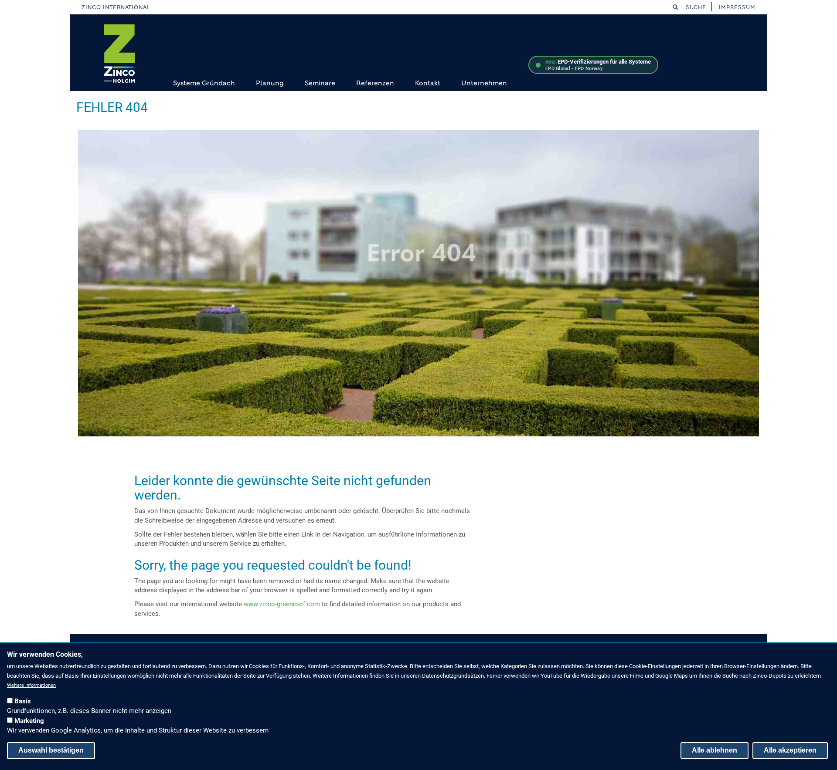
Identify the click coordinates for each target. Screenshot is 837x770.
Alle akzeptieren (790, 750)
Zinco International (116, 7)
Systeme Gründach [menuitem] (204, 83)
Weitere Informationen (31, 685)
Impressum (737, 7)
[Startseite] (119, 53)
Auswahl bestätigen (51, 750)
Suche (695, 7)
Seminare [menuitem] (320, 83)
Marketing (29, 721)
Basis (22, 701)
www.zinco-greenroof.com (282, 604)
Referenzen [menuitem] (375, 83)
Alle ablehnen (714, 750)
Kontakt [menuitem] (427, 83)
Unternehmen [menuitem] (484, 83)
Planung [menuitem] (270, 83)
